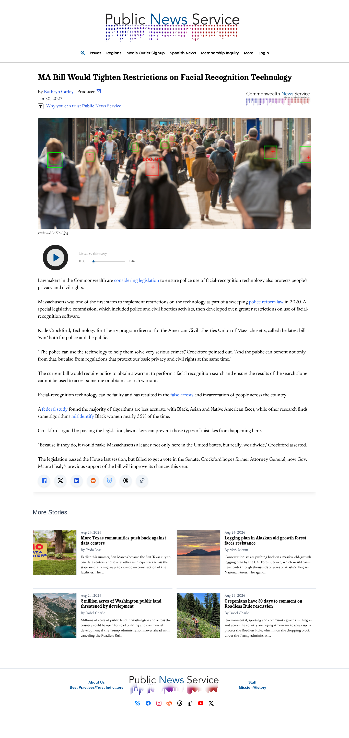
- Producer (70, 92)
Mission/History (252, 687)
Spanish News (183, 53)
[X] (211, 703)
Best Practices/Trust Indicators (96, 687)
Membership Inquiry (220, 53)
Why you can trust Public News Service (82, 106)
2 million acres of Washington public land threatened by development (121, 603)
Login (264, 53)
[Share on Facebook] (44, 481)
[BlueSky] (138, 703)
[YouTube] (200, 703)
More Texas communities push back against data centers (123, 540)
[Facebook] (148, 703)
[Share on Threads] (126, 481)
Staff (252, 682)
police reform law (266, 302)
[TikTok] (190, 703)
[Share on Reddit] (93, 481)
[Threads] (180, 703)
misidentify (82, 416)
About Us (96, 682)
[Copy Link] (142, 481)
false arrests (181, 395)
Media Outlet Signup (145, 53)
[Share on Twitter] (60, 481)
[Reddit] (169, 703)
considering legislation (136, 280)
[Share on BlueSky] (109, 481)
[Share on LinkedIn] (77, 481)
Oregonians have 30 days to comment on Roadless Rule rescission (263, 603)
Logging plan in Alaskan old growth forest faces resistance (265, 540)
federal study (55, 409)
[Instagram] (159, 703)
